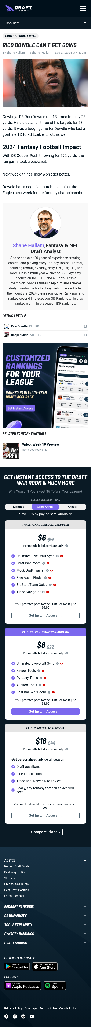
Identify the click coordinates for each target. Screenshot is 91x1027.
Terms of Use (48, 1008)
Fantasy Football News (20, 36)
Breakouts (11, 884)
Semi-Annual (45, 507)
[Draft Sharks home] (18, 8)
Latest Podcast (14, 896)
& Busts (23, 884)
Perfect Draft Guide (16, 866)
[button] (61, 556)
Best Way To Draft (16, 872)
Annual (72, 507)
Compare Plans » (45, 832)
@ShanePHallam (40, 52)
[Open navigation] (83, 8)
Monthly (18, 507)
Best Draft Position (16, 890)
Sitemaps (31, 1008)
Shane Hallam (16, 52)
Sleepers (9, 878)
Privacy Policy (13, 1008)
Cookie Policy (68, 1008)
